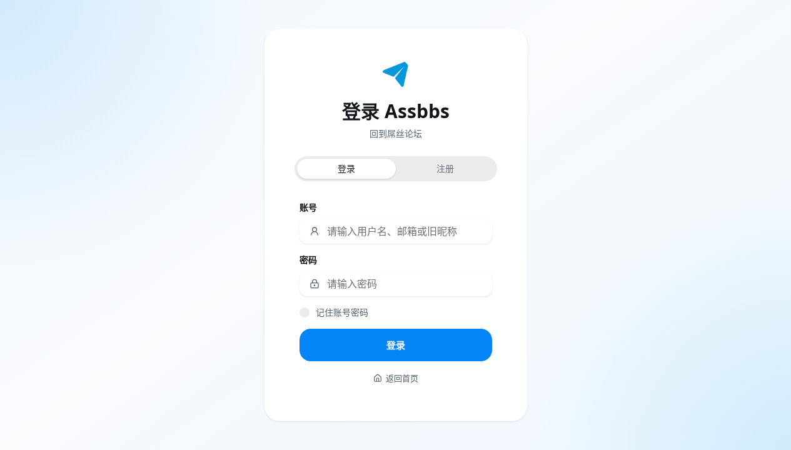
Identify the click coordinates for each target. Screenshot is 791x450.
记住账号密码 (342, 312)
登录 (395, 345)
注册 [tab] (445, 168)
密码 (308, 260)
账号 (308, 207)
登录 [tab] (346, 168)
